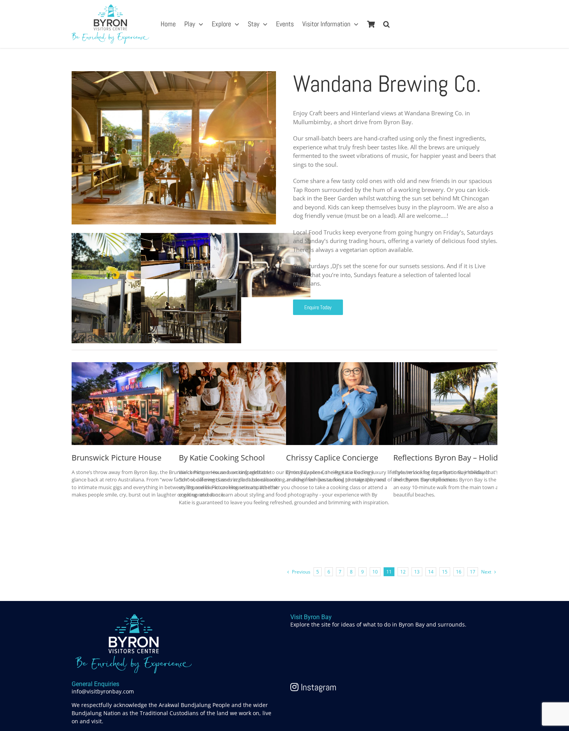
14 (431, 571)
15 (444, 571)
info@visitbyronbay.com (103, 691)
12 (403, 571)
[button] (386, 24)
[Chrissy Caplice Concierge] (344, 366)
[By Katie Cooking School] (237, 366)
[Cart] (371, 24)
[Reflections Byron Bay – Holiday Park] (451, 366)
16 (458, 571)
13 (417, 571)
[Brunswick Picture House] (130, 366)
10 (375, 571)
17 (472, 571)
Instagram (317, 687)
